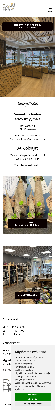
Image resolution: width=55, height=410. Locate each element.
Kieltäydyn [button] (33, 399)
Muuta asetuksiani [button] (33, 404)
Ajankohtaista (27, 295)
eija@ (27, 139)
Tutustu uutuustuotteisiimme (27, 223)
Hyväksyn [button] (33, 395)
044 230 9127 (32, 135)
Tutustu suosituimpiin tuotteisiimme (27, 26)
